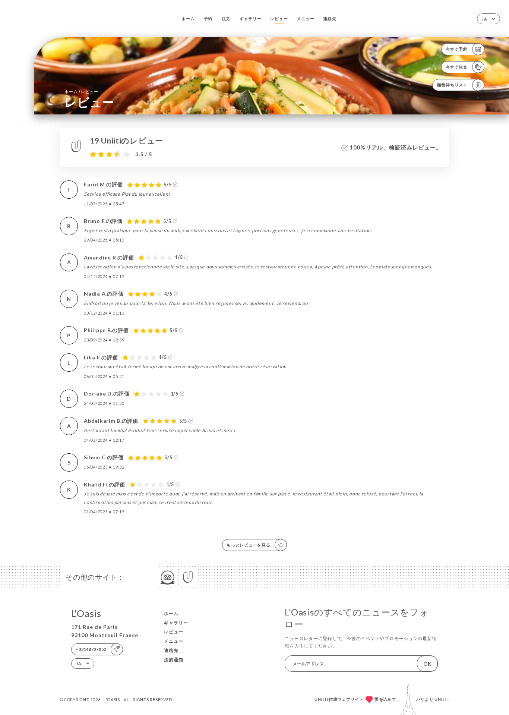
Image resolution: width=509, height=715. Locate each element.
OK (427, 664)
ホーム (188, 18)
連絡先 (329, 18)
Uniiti (441, 699)
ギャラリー (251, 18)
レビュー (279, 18)
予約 (208, 18)
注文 (226, 18)
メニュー (305, 18)
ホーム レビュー (81, 91)
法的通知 (173, 659)
